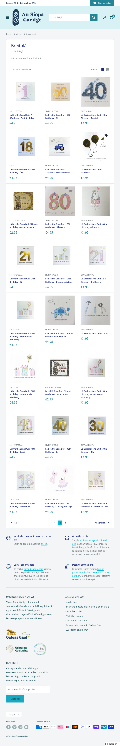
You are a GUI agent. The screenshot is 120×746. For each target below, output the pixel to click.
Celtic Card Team (17, 220)
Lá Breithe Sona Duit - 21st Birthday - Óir (22, 280)
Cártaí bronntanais (75, 616)
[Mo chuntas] (104, 17)
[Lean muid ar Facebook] (8, 727)
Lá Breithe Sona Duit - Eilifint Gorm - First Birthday (59, 335)
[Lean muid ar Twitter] (14, 727)
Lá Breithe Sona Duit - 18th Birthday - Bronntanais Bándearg (22, 336)
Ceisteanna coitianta (76, 620)
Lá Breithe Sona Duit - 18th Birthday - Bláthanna (22, 505)
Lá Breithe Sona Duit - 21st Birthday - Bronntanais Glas (58, 280)
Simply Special (16, 111)
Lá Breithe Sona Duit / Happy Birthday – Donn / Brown (24, 226)
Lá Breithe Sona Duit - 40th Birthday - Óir (58, 450)
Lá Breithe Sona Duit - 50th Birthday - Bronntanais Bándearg (94, 394)
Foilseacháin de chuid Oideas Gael (83, 625)
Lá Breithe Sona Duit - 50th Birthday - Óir (58, 116)
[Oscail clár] (7, 17)
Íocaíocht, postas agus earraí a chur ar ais (87, 606)
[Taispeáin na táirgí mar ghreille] (102, 69)
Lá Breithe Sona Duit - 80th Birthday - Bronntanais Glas (94, 505)
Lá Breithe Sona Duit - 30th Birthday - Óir (94, 450)
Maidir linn (71, 602)
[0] (111, 17)
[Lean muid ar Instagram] (20, 727)
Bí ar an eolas (104, 3)
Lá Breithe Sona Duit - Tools (94, 333)
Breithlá (17, 34)
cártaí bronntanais (33, 568)
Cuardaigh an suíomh (76, 629)
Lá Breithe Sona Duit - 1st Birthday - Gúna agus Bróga (58, 505)
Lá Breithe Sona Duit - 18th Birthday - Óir (22, 171)
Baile (8, 34)
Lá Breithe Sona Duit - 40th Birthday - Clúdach (94, 226)
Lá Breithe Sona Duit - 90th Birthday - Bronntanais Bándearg (22, 394)
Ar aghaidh (100, 522)
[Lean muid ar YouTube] (26, 727)
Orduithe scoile (73, 611)
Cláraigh (15, 698)
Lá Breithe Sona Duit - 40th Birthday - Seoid (22, 450)
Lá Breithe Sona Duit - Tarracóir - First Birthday (57, 171)
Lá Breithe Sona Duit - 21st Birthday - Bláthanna (93, 280)
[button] (112, 744)
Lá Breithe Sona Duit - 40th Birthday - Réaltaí (94, 116)
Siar (16, 522)
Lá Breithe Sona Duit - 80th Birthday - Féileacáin (58, 226)
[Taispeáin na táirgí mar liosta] (107, 69)
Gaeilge (11, 714)
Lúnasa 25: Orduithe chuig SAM (21, 3)
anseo (44, 543)
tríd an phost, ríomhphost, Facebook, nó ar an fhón (90, 572)
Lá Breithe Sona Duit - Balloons (91, 171)
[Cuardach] (94, 17)
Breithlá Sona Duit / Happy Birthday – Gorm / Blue (58, 393)
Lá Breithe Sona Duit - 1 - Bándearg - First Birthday (22, 116)
